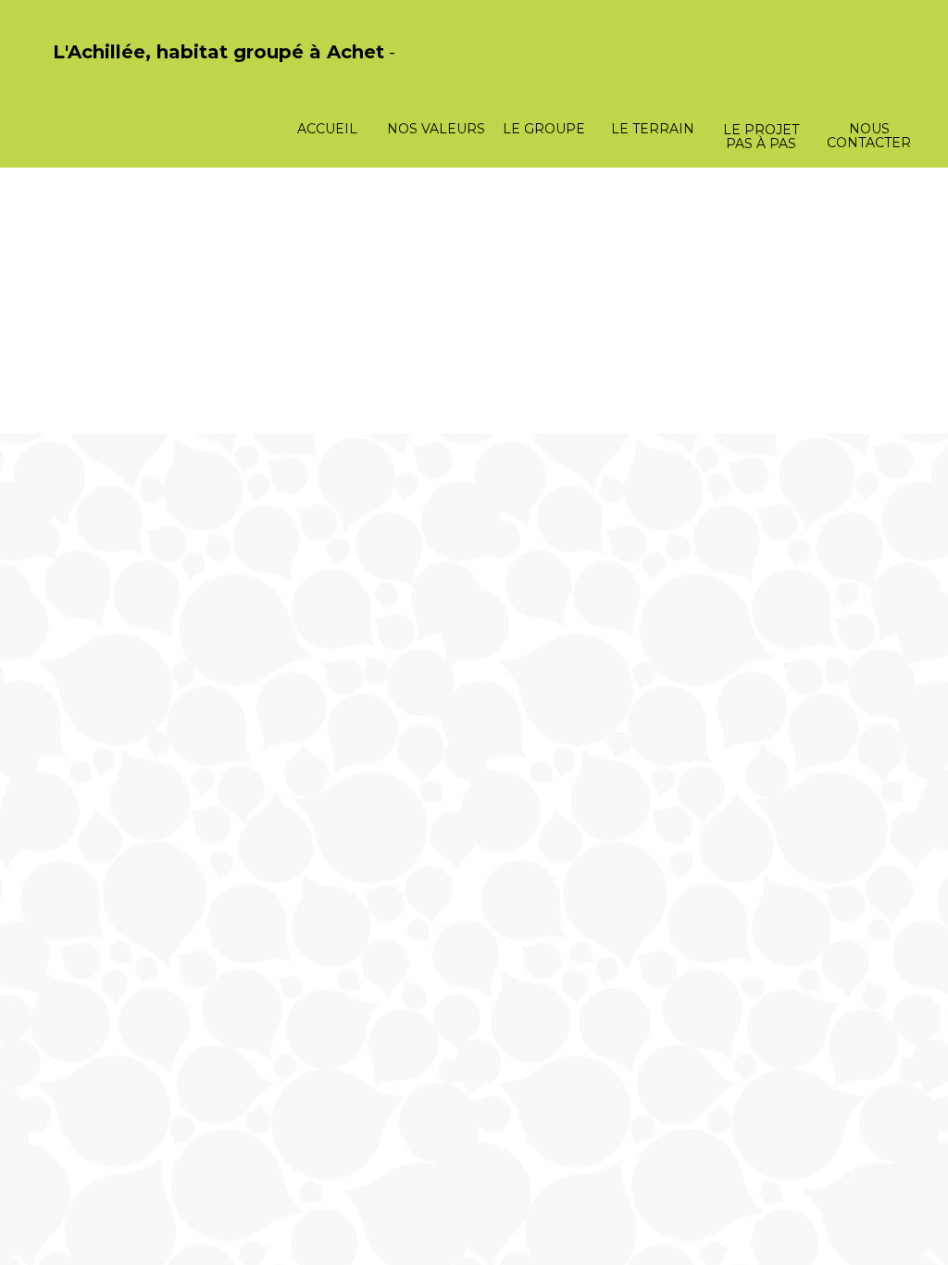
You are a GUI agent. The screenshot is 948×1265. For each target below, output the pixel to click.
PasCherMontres (101, 72)
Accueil (327, 128)
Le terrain (652, 128)
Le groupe (544, 128)
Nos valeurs (436, 128)
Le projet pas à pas (761, 136)
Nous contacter (869, 135)
